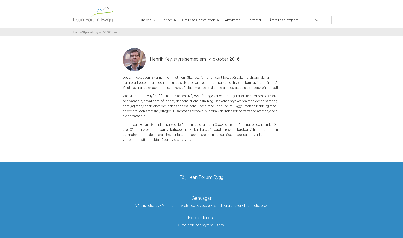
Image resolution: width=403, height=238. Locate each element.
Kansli (220, 225)
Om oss (145, 20)
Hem (76, 32)
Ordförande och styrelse (196, 225)
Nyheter (255, 20)
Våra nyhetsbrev (147, 206)
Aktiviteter (232, 20)
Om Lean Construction (198, 20)
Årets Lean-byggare (284, 20)
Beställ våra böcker (227, 206)
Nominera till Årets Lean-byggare (186, 206)
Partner (166, 20)
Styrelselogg (90, 32)
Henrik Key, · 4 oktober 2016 (194, 59)
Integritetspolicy (256, 206)
